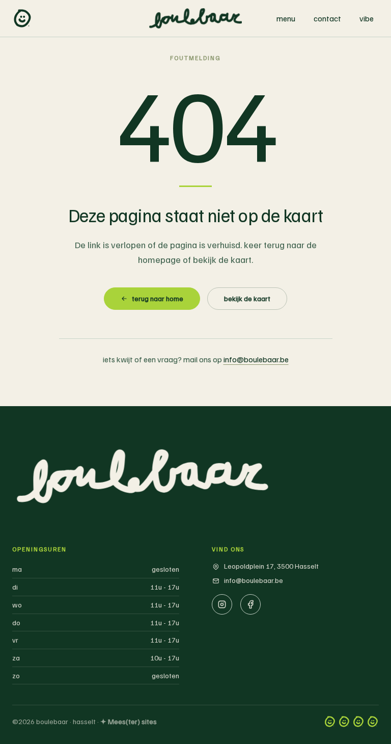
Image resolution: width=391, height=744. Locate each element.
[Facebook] (250, 604)
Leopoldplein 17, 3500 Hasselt (271, 566)
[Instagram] (222, 604)
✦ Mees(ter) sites (128, 721)
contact (327, 18)
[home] (22, 18)
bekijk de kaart (247, 298)
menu (285, 18)
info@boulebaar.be (256, 359)
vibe (366, 18)
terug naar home (157, 298)
